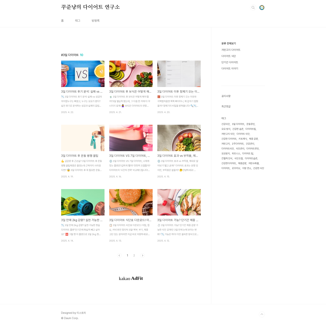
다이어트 (225, 168)
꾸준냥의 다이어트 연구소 (90, 7)
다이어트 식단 (228, 56)
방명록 (96, 20)
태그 (77, 20)
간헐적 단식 (226, 158)
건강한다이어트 (228, 163)
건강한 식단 (258, 168)
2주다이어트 (238, 143)
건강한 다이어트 (229, 138)
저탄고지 (225, 143)
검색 (253, 7)
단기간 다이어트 (229, 62)
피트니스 (236, 153)
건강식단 (225, 124)
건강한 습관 (237, 129)
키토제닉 (243, 138)
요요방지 (225, 153)
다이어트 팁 (247, 153)
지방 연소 (246, 168)
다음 (142, 255)
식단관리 (240, 148)
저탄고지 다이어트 (230, 49)
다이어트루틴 (252, 148)
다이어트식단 (227, 148)
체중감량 (242, 163)
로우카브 (236, 168)
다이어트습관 (251, 158)
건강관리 (250, 143)
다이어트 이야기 (229, 68)
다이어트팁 (250, 129)
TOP (262, 314)
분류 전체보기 (228, 43)
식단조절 (239, 158)
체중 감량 (253, 138)
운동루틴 (250, 124)
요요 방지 (225, 129)
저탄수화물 (253, 163)
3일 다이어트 (238, 124)
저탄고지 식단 (228, 133)
